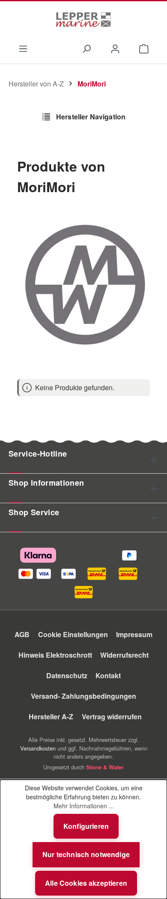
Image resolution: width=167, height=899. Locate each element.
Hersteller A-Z (51, 716)
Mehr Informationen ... (84, 805)
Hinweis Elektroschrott (55, 655)
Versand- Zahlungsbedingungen (83, 696)
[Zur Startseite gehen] (83, 20)
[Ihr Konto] (115, 48)
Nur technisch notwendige (86, 854)
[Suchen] (86, 48)
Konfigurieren (86, 826)
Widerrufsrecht (124, 655)
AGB (22, 634)
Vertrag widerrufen (112, 716)
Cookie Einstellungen (73, 634)
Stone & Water (105, 767)
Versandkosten (38, 748)
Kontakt (108, 675)
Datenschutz (66, 675)
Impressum (134, 634)
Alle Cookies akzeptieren (86, 883)
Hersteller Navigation (90, 117)
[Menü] (23, 48)
